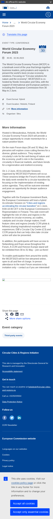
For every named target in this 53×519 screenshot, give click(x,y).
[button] (6, 314)
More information (19, 109)
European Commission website (19, 438)
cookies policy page (22, 482)
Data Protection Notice (12, 402)
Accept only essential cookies (30, 511)
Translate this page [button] (17, 34)
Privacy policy (8, 460)
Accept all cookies (24, 503)
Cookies (5, 455)
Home (5, 22)
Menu (4, 14)
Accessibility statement (12, 371)
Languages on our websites (14, 449)
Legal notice (7, 466)
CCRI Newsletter (9, 425)
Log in (48, 8)
